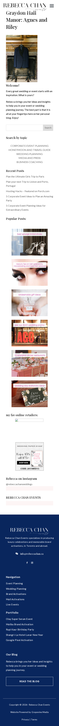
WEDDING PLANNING (29, 153)
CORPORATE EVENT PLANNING (29, 145)
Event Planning (14, 583)
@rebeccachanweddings (19, 484)
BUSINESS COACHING (30, 161)
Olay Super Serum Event (19, 619)
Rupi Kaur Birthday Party (20, 629)
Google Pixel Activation (19, 640)
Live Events (12, 604)
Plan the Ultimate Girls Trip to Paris (25, 176)
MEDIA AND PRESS (30, 157)
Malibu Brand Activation (19, 624)
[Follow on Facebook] (27, 563)
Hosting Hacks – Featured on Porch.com (27, 191)
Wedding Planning (16, 588)
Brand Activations (16, 593)
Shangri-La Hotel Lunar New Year (24, 634)
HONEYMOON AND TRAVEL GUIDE (29, 149)
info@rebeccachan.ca (31, 553)
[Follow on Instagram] (32, 563)
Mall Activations (15, 599)
